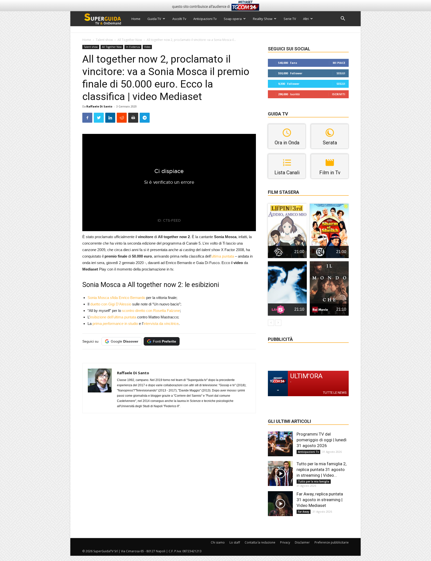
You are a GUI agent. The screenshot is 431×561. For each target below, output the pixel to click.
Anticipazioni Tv (205, 18)
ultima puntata (222, 256)
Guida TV (154, 18)
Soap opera (233, 18)
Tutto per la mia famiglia (313, 481)
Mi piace (339, 63)
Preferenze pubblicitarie (332, 542)
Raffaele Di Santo (99, 106)
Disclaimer (302, 542)
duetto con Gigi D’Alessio (110, 304)
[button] (343, 19)
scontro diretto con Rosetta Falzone (150, 310)
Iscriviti (338, 94)
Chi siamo (218, 542)
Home (135, 18)
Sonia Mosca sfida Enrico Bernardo (116, 297)
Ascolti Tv (179, 18)
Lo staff (234, 542)
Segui (340, 73)
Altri (306, 18)
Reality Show (262, 18)
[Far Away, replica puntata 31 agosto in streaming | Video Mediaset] (280, 503)
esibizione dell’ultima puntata (113, 317)
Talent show (104, 40)
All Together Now (129, 40)
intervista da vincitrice (161, 323)
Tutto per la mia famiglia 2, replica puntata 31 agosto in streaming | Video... (321, 469)
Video (147, 47)
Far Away (303, 511)
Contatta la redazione (260, 542)
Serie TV (290, 18)
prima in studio (115, 323)
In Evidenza (133, 47)
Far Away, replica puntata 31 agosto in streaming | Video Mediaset (320, 499)
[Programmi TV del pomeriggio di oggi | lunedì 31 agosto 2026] (280, 443)
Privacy (285, 542)
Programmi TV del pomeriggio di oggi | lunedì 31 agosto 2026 (321, 440)
